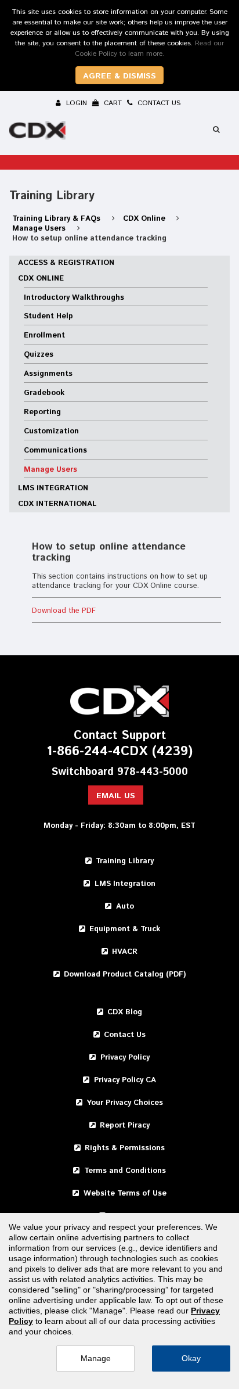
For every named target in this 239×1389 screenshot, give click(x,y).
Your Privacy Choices (124, 1102)
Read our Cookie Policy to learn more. (149, 48)
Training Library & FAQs (57, 218)
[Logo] (38, 132)
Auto (125, 906)
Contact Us (125, 1034)
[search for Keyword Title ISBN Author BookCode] (216, 129)
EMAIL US (115, 796)
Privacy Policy (125, 1057)
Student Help (48, 316)
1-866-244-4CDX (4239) (119, 752)
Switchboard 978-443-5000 (120, 772)
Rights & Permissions (125, 1148)
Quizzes (38, 354)
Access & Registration (66, 262)
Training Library (125, 861)
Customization (51, 431)
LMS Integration (53, 488)
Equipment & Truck (124, 929)
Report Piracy (125, 1125)
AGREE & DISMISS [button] (119, 76)
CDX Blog (124, 1012)
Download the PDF (64, 610)
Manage (96, 1358)
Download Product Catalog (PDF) (125, 974)
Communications (55, 450)
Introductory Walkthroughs (74, 297)
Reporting (42, 412)
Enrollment (44, 335)
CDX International (57, 503)
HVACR (124, 951)
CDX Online (145, 218)
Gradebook (44, 393)
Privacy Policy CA (125, 1080)
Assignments (48, 373)
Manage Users (40, 228)
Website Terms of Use (125, 1193)
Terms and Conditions (125, 1170)
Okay (191, 1358)
